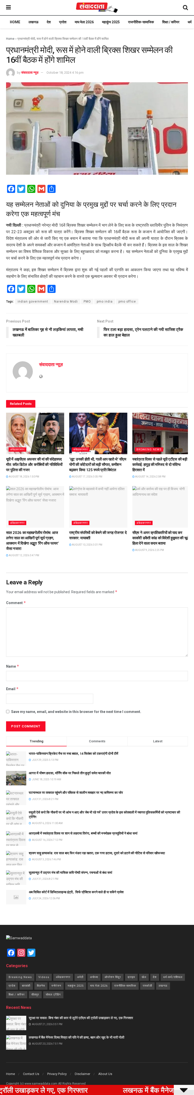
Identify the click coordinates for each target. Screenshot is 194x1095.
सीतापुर (35, 994)
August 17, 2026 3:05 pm (86, 476)
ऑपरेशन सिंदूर (113, 977)
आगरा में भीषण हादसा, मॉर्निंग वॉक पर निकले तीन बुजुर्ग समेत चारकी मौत (70, 773)
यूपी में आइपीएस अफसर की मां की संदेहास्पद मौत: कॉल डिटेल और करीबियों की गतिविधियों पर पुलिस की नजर (34, 464)
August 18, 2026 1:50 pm (23, 476)
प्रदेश (62, 22)
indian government (33, 301)
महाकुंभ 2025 (111, 22)
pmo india (105, 301)
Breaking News (149, 449)
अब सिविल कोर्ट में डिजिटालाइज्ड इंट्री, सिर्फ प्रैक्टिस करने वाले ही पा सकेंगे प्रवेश (76, 892)
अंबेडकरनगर (17, 449)
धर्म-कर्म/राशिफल (172, 977)
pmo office (127, 301)
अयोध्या (94, 977)
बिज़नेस (41, 985)
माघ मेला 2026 (84, 22)
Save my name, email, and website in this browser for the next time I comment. (76, 712)
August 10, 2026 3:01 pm (86, 544)
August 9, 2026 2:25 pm (149, 550)
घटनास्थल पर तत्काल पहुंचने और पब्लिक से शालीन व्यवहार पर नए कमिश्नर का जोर (76, 792)
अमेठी (80, 977)
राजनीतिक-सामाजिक (141, 22)
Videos (43, 977)
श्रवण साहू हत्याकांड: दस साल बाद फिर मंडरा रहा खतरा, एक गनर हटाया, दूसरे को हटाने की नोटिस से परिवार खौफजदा (97, 853)
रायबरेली (147, 985)
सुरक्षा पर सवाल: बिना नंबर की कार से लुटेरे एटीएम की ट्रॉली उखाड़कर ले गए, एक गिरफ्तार (81, 1018)
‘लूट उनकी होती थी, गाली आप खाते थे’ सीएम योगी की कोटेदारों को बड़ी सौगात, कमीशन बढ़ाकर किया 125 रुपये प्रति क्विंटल (97, 464)
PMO (87, 301)
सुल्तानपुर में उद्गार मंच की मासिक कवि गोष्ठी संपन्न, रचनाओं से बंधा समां (70, 872)
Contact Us (31, 1074)
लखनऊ (33, 22)
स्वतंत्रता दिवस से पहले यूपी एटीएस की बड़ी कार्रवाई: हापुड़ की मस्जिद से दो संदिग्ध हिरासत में (159, 464)
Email (12, 688)
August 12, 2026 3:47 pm (23, 555)
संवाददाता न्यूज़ (29, 72)
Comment (16, 602)
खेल (144, 977)
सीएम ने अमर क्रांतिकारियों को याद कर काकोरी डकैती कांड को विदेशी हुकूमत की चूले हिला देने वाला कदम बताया (160, 538)
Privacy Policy (57, 1074)
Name (12, 666)
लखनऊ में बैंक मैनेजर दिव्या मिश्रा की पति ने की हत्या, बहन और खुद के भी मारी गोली (76, 1037)
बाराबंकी (26, 985)
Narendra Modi (66, 301)
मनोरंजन (56, 985)
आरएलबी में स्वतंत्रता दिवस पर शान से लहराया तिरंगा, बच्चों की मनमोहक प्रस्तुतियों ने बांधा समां (83, 833)
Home (15, 22)
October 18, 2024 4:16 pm (65, 72)
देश (49, 22)
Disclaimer (82, 1074)
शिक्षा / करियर (170, 22)
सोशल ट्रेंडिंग (53, 994)
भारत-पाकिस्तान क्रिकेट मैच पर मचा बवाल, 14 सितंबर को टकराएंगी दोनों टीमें (73, 753)
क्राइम (131, 977)
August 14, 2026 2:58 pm (150, 476)
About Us (105, 1074)
